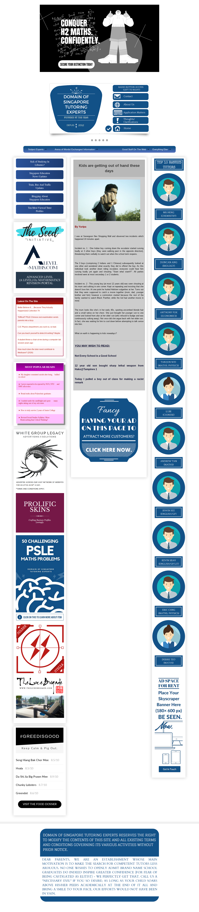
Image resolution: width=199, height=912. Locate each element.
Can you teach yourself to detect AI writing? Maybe (39, 333)
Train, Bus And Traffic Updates (40, 186)
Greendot (22, 793)
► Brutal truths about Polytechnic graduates (35, 394)
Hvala (19, 768)
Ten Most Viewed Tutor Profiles (39, 209)
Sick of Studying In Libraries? (39, 163)
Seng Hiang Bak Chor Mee (32, 760)
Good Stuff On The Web (134, 149)
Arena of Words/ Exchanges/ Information (75, 149)
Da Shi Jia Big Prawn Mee (32, 776)
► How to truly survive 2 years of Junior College (37, 410)
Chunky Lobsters (26, 785)
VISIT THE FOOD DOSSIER (40, 804)
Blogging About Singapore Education (39, 197)
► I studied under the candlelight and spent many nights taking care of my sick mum (38, 402)
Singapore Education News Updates (39, 174)
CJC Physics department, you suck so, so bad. (37, 327)
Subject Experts (36, 149)
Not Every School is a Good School (95, 355)
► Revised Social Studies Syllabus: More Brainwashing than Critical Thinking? (35, 418)
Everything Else (160, 149)
